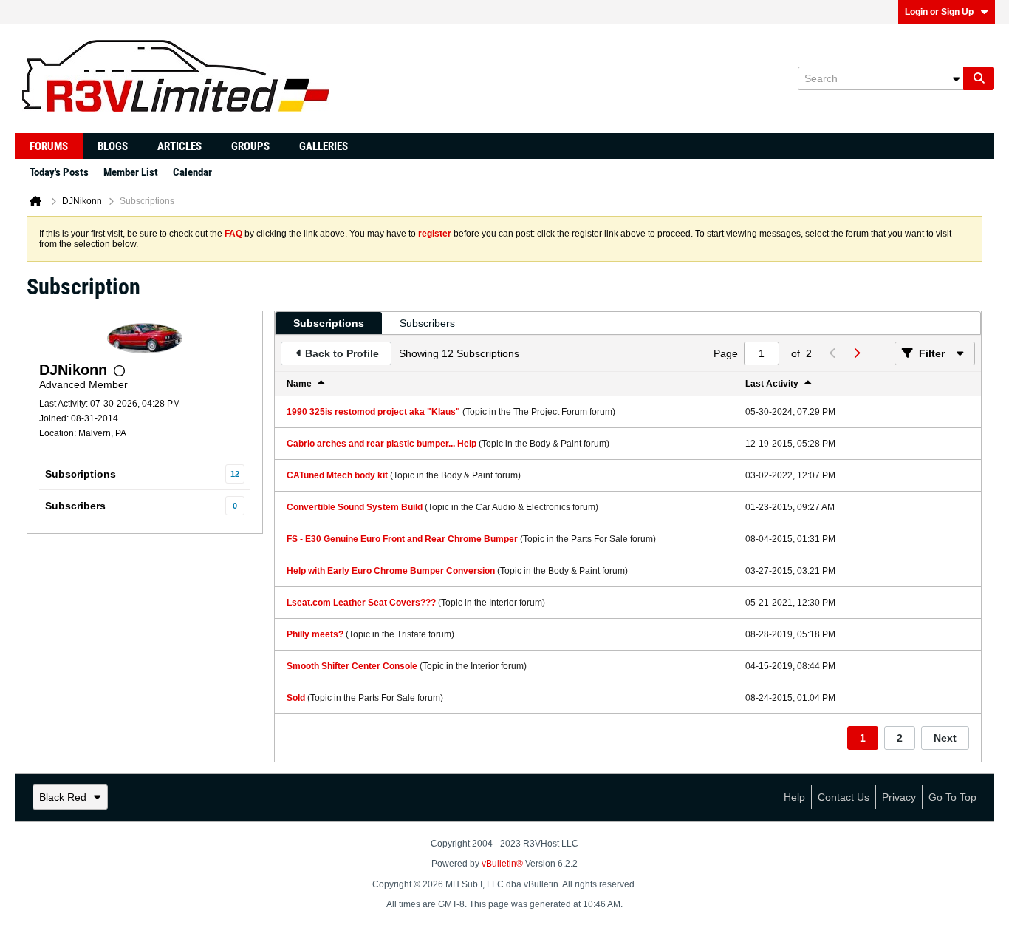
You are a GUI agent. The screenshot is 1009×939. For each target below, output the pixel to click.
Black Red (62, 797)
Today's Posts (59, 172)
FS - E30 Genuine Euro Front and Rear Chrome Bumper (402, 539)
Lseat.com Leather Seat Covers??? (361, 602)
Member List (130, 172)
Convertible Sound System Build (355, 507)
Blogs (113, 146)
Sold (296, 698)
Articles (179, 146)
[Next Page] (856, 353)
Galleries (323, 146)
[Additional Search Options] (956, 78)
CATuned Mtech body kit (337, 475)
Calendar (192, 172)
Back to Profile (342, 353)
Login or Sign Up (939, 12)
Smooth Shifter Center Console (352, 666)
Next (945, 738)
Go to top (952, 797)
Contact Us (843, 797)
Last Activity (771, 384)
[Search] (978, 78)
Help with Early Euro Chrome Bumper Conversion (391, 571)
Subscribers (75, 506)
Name (299, 384)
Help (794, 797)
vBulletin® (502, 863)
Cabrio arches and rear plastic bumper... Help (381, 443)
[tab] (329, 323)
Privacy (899, 797)
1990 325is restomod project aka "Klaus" (373, 412)
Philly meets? (315, 634)
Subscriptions (80, 474)
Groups (250, 146)
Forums (49, 146)
